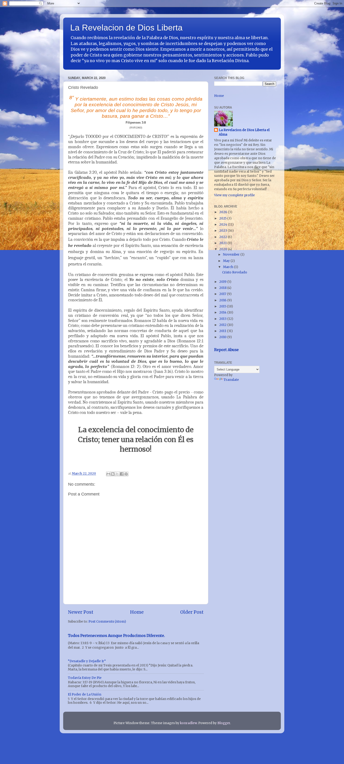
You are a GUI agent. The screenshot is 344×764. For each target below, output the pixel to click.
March (228, 267)
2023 (223, 231)
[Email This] (108, 474)
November (231, 255)
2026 (223, 212)
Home (137, 612)
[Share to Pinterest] (126, 474)
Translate (231, 380)
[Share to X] (117, 474)
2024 (223, 225)
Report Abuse (226, 349)
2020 (223, 249)
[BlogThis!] (112, 474)
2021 (223, 243)
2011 (223, 331)
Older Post (192, 612)
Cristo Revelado (234, 272)
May (227, 261)
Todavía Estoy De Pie (85, 678)
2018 (223, 288)
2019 (223, 282)
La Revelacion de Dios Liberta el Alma (244, 132)
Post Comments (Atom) (107, 622)
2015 (223, 306)
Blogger (223, 723)
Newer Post (80, 612)
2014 (223, 312)
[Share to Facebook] (121, 474)
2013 (223, 319)
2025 (223, 218)
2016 (223, 300)
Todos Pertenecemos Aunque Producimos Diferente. (116, 635)
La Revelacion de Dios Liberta (126, 27)
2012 (223, 325)
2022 (223, 237)
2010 (223, 337)
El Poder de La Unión (84, 694)
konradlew (188, 723)
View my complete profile (234, 195)
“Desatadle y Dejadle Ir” (87, 661)
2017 (223, 294)
